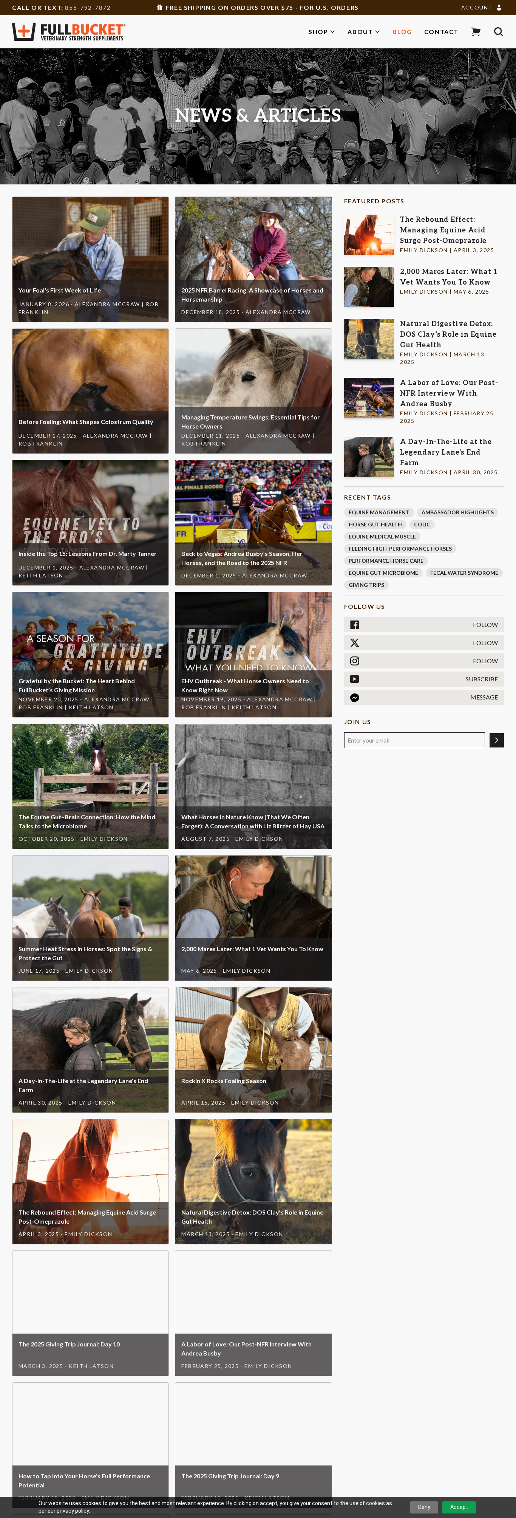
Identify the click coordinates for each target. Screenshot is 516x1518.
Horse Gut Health (375, 524)
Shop (318, 31)
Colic (422, 524)
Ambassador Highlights (458, 512)
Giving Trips (366, 585)
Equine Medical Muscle (382, 536)
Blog (402, 31)
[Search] (498, 31)
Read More (90, 245)
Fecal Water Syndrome (464, 572)
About (360, 31)
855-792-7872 (88, 7)
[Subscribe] (497, 740)
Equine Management (379, 512)
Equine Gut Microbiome (383, 572)
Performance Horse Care (386, 560)
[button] (476, 31)
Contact (441, 31)
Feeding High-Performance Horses (400, 548)
